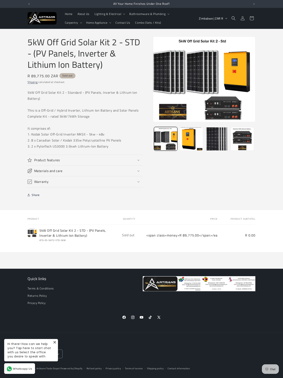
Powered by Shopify (71, 368)
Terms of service (134, 368)
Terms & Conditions (41, 288)
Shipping (33, 82)
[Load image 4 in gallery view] (242, 139)
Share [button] (36, 195)
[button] (109, 14)
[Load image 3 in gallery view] (217, 139)
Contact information (179, 368)
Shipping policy (155, 368)
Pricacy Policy (37, 303)
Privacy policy (113, 368)
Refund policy (94, 368)
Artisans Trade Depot (48, 368)
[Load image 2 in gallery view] (191, 139)
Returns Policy (37, 295)
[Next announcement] (254, 4)
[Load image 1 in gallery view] (165, 139)
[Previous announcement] (29, 4)
